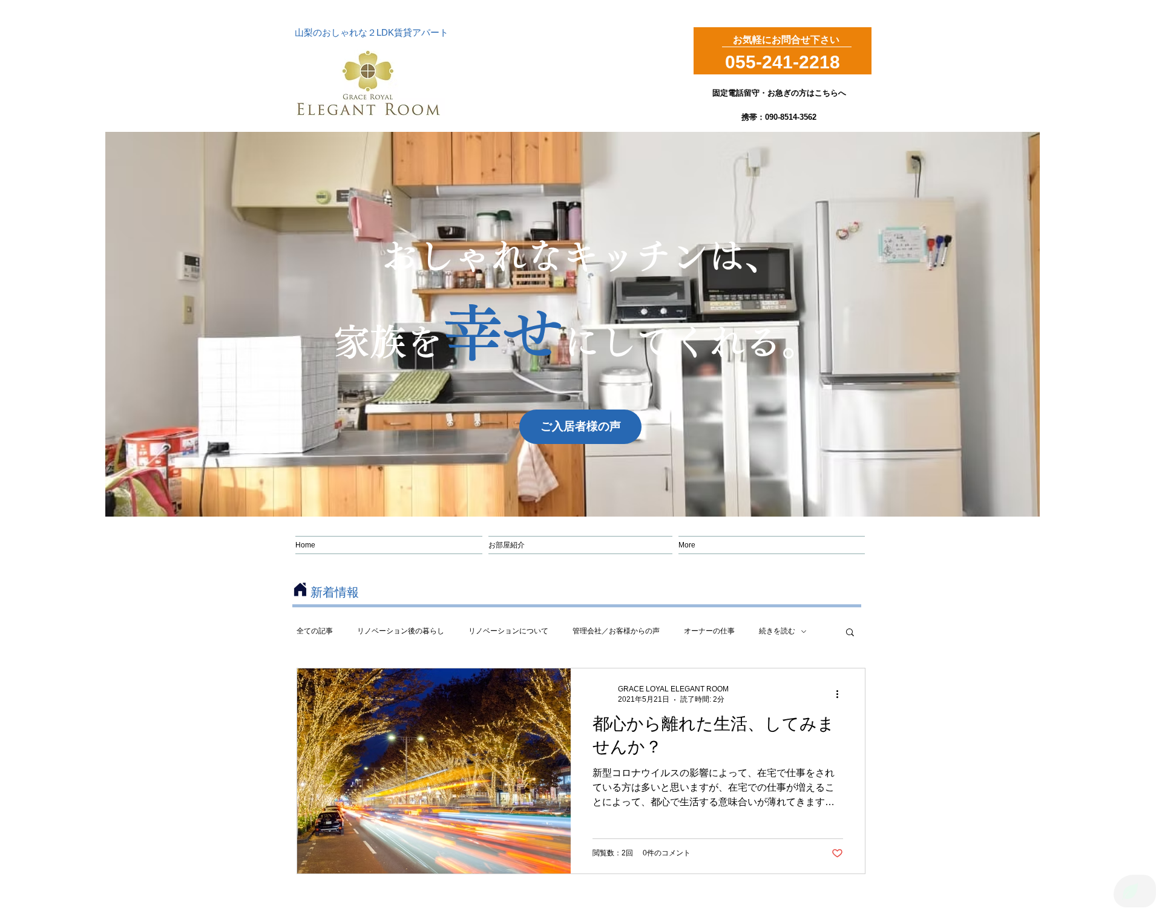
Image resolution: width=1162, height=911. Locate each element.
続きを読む (777, 631)
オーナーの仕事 (709, 631)
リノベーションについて (508, 631)
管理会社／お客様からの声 (616, 631)
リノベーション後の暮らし (400, 631)
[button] (850, 633)
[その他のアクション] (841, 694)
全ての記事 (315, 631)
